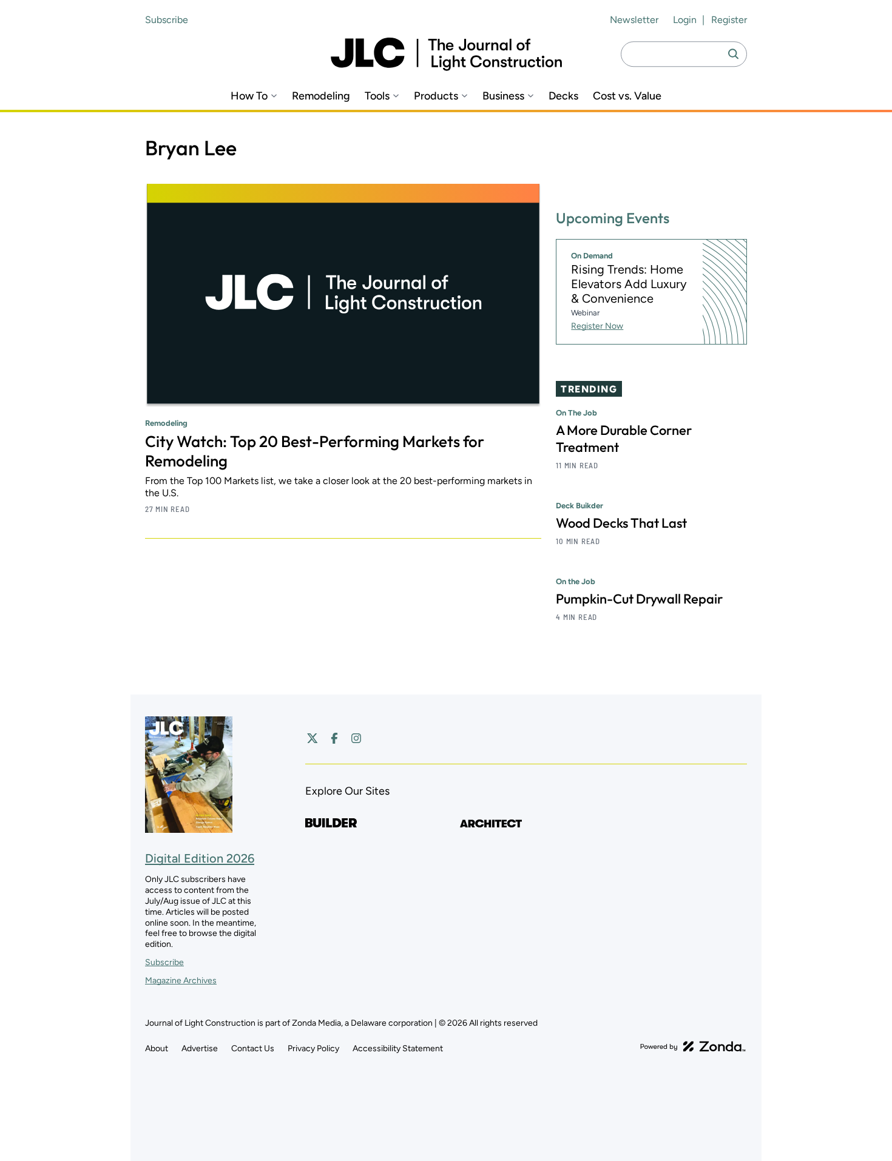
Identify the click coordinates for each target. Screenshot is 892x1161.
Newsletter (634, 19)
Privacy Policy (313, 1048)
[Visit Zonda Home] (693, 1046)
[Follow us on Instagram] (356, 738)
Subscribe (166, 19)
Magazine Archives (181, 980)
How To (249, 96)
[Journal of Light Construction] (446, 54)
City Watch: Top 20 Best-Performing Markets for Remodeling (314, 451)
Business (503, 96)
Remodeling (321, 96)
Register (729, 19)
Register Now (597, 326)
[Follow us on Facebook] (334, 738)
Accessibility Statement (398, 1048)
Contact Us (252, 1048)
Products (436, 96)
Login (685, 19)
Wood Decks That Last (621, 522)
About (156, 1048)
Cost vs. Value (627, 96)
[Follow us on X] (312, 738)
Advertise (199, 1048)
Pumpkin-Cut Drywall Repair (639, 598)
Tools (377, 96)
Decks (563, 96)
